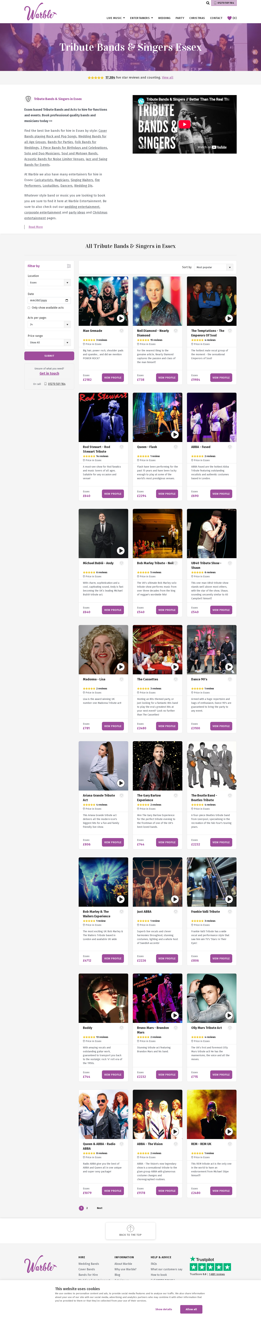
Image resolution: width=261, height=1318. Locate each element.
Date (31, 294)
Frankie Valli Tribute (205, 912)
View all (167, 77)
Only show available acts (48, 307)
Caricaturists (43, 180)
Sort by (187, 267)
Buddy (87, 1028)
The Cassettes (147, 679)
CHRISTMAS (197, 18)
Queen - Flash (147, 447)
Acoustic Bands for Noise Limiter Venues (54, 159)
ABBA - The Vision (150, 1144)
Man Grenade (92, 331)
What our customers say (166, 1269)
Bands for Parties (60, 142)
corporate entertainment (42, 212)
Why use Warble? (125, 1269)
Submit (49, 355)
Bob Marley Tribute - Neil (155, 563)
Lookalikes (51, 186)
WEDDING (164, 18)
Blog (117, 1274)
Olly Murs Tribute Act (206, 1028)
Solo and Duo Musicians (42, 153)
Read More (36, 227)
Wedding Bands (88, 1263)
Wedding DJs (83, 186)
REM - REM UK (201, 1144)
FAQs (154, 1263)
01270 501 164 (226, 2)
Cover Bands (86, 1269)
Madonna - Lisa (94, 679)
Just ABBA (144, 912)
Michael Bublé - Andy (98, 563)
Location (33, 276)
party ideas (77, 212)
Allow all (191, 1309)
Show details (163, 1309)
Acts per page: (37, 317)
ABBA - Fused (200, 447)
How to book (159, 1274)
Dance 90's (199, 679)
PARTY (180, 18)
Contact (216, 18)
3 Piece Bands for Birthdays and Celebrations (73, 148)
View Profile (113, 377)
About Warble (123, 1263)
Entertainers (140, 18)
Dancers (66, 186)
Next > (99, 1209)
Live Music (114, 18)
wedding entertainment (82, 207)
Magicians (62, 180)
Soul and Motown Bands (79, 153)
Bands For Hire (88, 1274)
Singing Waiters (82, 180)
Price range (35, 336)
